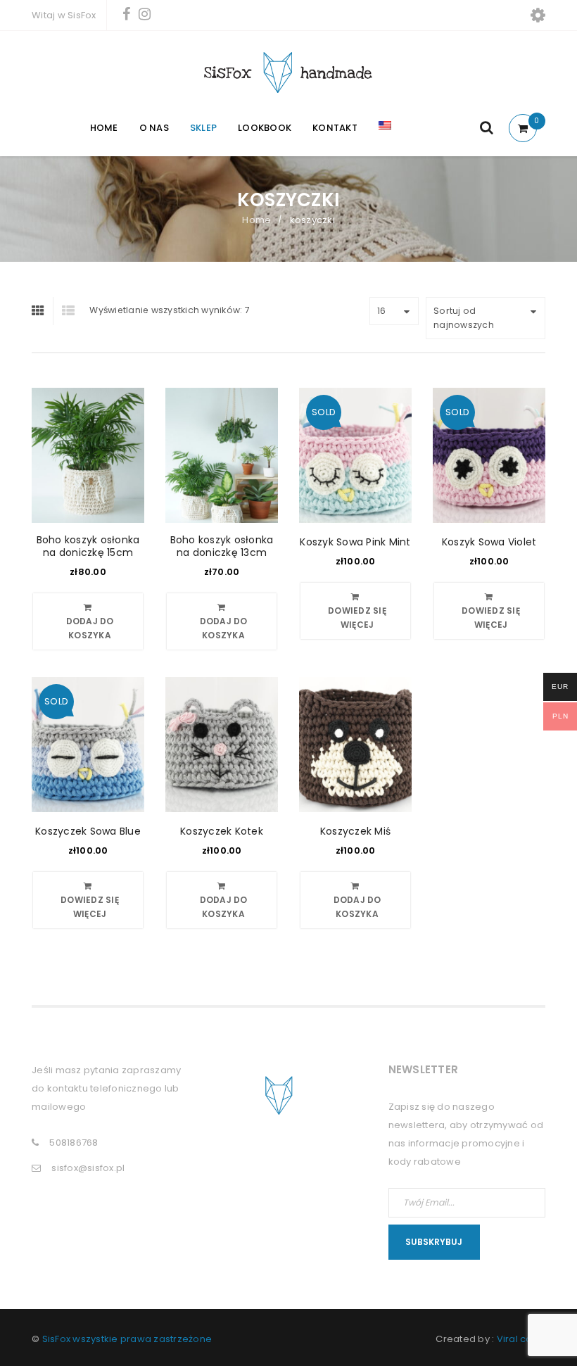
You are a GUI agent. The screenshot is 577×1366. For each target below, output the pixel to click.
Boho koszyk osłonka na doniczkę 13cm (222, 546)
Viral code (521, 1339)
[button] (88, 621)
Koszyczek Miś (355, 831)
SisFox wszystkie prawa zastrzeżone (127, 1339)
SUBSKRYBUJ (433, 1242)
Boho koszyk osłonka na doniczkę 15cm (88, 546)
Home (256, 220)
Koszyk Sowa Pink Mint (355, 542)
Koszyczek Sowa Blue (88, 831)
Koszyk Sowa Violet (489, 542)
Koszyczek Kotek (221, 831)
